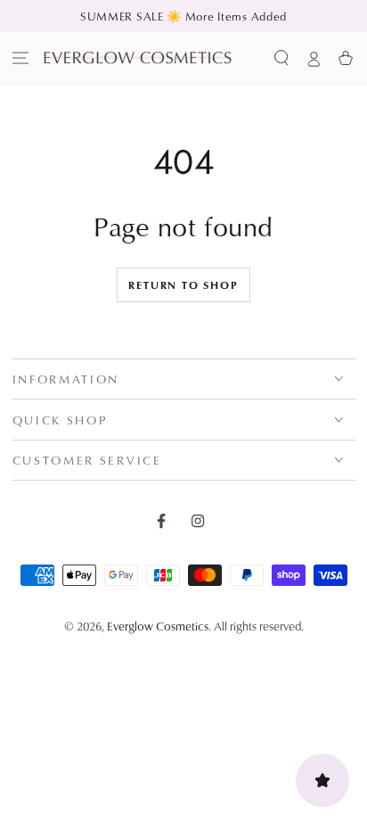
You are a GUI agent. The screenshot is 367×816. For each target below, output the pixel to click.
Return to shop (183, 285)
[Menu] (21, 58)
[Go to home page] (137, 57)
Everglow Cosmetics (157, 625)
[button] (281, 58)
